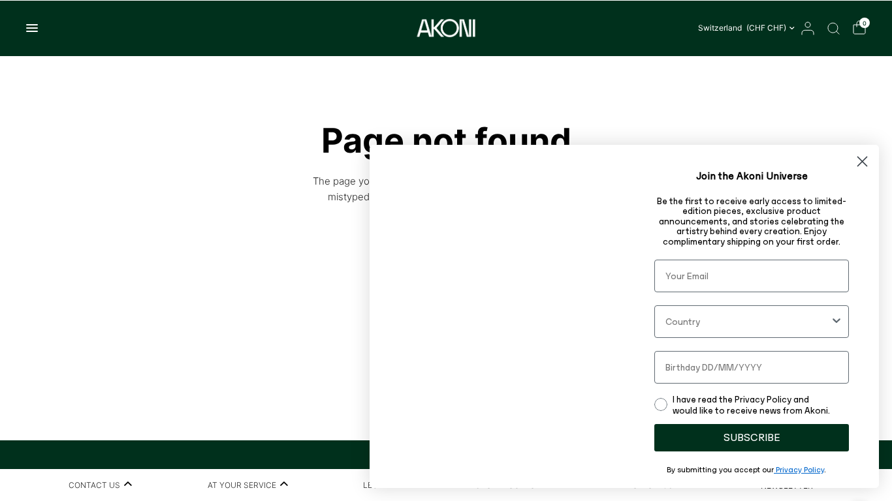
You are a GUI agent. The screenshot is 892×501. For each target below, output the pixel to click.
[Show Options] (836, 321)
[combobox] (747, 321)
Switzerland (742, 28)
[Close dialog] (862, 161)
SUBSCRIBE (752, 437)
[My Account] (808, 28)
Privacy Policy (799, 469)
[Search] (833, 28)
